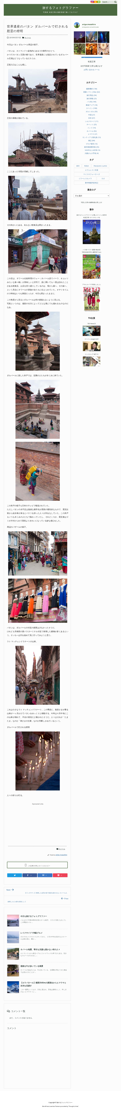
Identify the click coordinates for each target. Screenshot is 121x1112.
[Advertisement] (37, 822)
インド (91, 128)
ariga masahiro (61, 854)
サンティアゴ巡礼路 (91, 137)
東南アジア (91, 105)
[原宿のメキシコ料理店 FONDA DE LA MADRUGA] (91, 49)
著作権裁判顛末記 (91, 183)
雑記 (91, 140)
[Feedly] (98, 2)
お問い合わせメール (92, 69)
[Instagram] (92, 2)
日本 (91, 118)
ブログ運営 (91, 144)
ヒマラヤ (92, 134)
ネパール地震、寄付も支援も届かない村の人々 (40, 949)
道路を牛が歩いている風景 (31, 966)
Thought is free (73, 1106)
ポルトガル (91, 111)
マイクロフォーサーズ (91, 174)
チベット (92, 124)
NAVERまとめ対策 (92, 150)
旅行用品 (92, 95)
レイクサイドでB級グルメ (31, 932)
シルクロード (91, 121)
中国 (91, 115)
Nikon (86, 166)
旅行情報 (92, 98)
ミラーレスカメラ (85, 178)
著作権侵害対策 (91, 147)
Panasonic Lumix (100, 166)
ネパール (28, 38)
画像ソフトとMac (91, 92)
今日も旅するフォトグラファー (33, 916)
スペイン (91, 108)
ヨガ (103, 178)
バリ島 (91, 102)
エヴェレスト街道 (91, 170)
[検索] (115, 2)
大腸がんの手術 (92, 153)
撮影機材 (91, 89)
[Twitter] (14, 875)
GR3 (77, 166)
